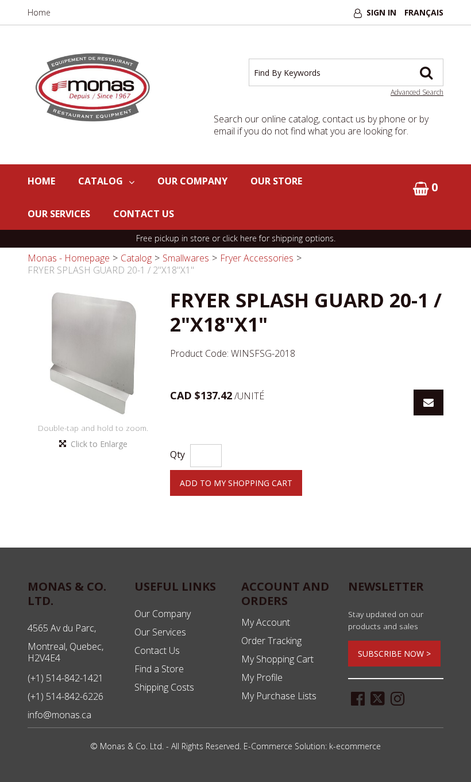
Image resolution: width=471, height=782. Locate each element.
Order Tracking (271, 640)
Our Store (276, 181)
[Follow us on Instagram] (397, 697)
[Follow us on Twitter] (377, 697)
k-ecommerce (355, 746)
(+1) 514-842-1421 (65, 678)
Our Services (59, 213)
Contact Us (143, 213)
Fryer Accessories (257, 258)
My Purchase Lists (278, 695)
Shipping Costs (164, 687)
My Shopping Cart (277, 659)
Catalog (100, 181)
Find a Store (159, 668)
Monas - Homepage (69, 258)
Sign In (381, 12)
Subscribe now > (394, 653)
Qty (177, 454)
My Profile (262, 677)
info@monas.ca (59, 714)
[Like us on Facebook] (358, 697)
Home (39, 12)
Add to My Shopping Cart (236, 482)
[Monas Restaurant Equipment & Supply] (93, 87)
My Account (265, 622)
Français (423, 12)
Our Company (192, 181)
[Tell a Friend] (428, 402)
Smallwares (186, 258)
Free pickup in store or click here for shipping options (235, 238)
